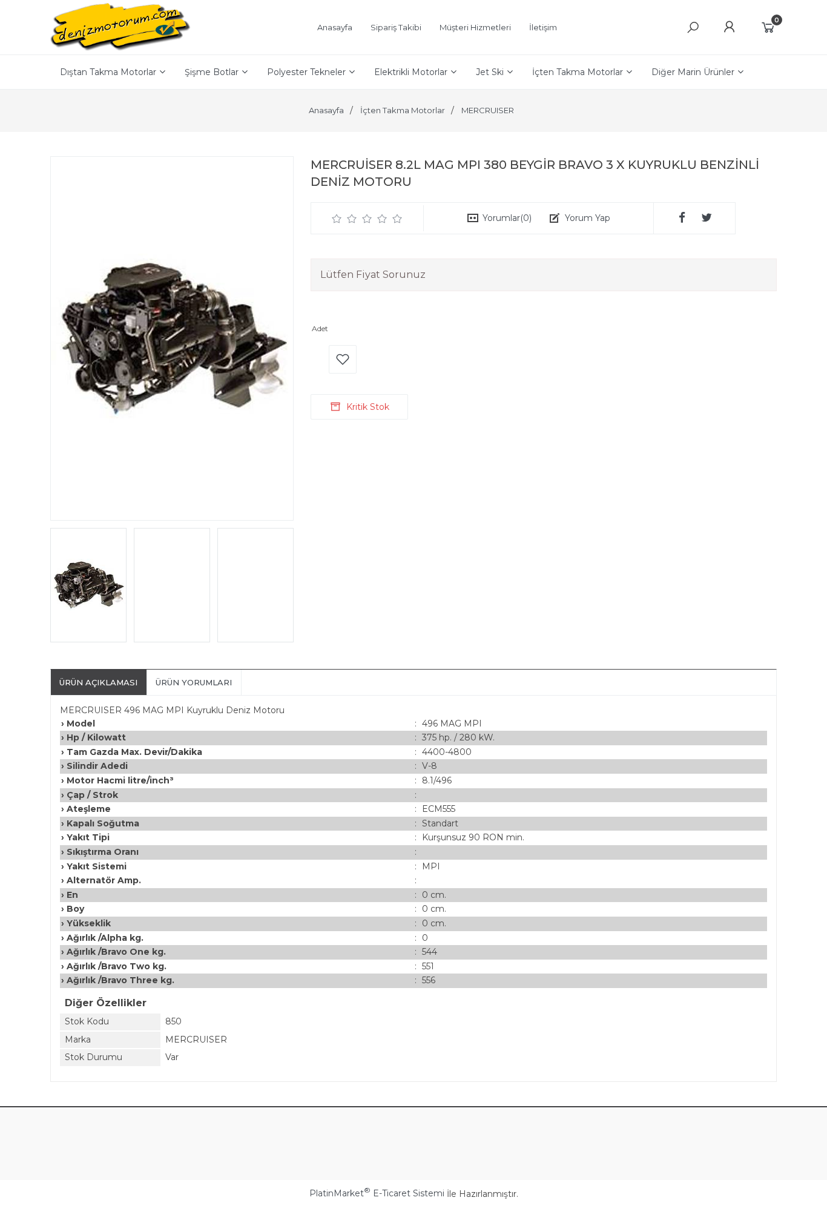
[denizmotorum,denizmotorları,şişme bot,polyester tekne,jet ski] (120, 48)
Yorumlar (507, 218)
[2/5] (344, 218)
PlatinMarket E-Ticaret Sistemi (376, 1193)
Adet (320, 328)
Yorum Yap (587, 218)
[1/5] (336, 218)
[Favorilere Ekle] (343, 359)
